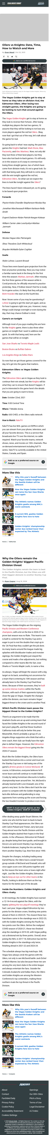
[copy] (16, 56)
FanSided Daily (8, 1098)
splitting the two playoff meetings (24, 905)
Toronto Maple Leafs (29, 343)
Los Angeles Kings (10, 355)
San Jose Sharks (9, 343)
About (4, 1090)
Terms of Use (36, 1102)
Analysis (12, 1074)
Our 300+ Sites (36, 1094)
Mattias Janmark (26, 277)
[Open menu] (3, 3)
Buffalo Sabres (24, 349)
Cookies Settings (9, 1115)
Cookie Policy (8, 1107)
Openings (34, 1090)
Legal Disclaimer (37, 1107)
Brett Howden (8, 294)
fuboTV (19, 420)
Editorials (12, 542)
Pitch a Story (35, 1098)
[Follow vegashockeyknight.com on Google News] (43, 462)
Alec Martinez (22, 151)
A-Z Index (34, 1111)
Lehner (5, 303)
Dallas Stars (27, 355)
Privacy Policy (8, 1102)
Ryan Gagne (10, 581)
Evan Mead (9, 52)
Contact (5, 1094)
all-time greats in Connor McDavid (24, 767)
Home (4, 542)
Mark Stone (33, 148)
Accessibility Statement (12, 1111)
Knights (15, 148)
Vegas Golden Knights (16, 118)
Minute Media (13, 1121)
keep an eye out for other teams (22, 877)
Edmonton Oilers (9, 179)
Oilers (34, 132)
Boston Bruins (8, 349)
